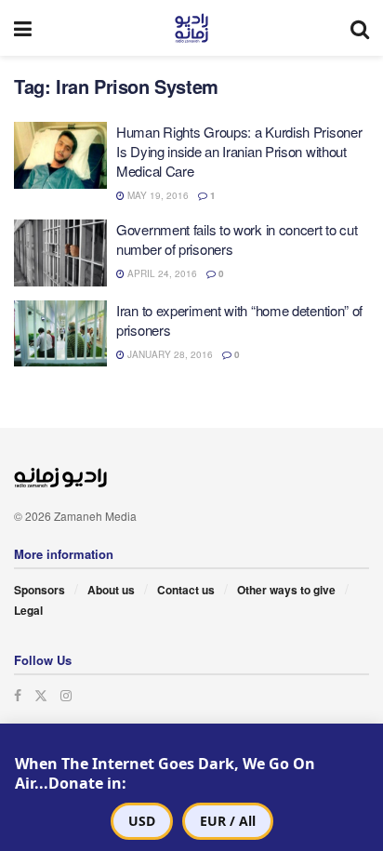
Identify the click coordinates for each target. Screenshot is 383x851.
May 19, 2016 (157, 195)
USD (141, 821)
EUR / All (228, 821)
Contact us (186, 589)
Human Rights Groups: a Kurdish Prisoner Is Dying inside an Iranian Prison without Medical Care (239, 151)
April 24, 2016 (161, 273)
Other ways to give (286, 589)
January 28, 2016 (169, 354)
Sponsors (39, 589)
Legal (28, 610)
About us (111, 589)
